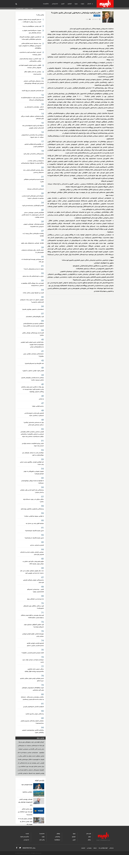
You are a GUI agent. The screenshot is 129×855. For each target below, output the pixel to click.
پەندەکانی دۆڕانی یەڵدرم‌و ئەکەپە (35, 714)
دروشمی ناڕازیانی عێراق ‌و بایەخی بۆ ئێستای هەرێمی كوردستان (32, 553)
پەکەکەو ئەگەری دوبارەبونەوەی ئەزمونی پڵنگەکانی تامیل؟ (33, 731)
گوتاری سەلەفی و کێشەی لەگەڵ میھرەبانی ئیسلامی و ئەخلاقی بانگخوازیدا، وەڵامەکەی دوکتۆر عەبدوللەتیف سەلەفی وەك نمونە (32, 434)
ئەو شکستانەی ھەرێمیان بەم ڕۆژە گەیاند (33, 91)
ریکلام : (28, 848)
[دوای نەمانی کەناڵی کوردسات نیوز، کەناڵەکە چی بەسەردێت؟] (38, 811)
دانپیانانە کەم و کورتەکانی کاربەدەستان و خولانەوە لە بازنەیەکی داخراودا (33, 197)
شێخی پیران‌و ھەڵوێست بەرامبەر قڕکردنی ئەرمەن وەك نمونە (33, 444)
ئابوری (62, 4)
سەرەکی (111, 848)
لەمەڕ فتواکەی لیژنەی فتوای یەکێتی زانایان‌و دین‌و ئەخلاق (32, 679)
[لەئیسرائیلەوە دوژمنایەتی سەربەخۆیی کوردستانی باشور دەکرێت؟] (108, 17)
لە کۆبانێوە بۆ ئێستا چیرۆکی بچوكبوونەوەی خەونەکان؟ (32, 482)
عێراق (89, 837)
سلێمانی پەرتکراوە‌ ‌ (27, 792)
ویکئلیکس (57, 837)
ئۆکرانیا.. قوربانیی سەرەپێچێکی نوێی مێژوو (32, 243)
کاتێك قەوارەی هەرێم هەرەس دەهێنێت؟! (33, 653)
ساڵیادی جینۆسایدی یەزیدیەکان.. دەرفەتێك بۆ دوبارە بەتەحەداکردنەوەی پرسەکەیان (32, 698)
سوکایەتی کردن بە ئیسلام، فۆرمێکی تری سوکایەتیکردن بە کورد (33, 454)
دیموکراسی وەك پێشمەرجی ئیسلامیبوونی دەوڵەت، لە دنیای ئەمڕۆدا (32, 136)
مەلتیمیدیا (41, 833)
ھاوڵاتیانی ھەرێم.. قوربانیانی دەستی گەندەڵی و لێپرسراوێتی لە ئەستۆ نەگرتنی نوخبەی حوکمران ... (33, 215)
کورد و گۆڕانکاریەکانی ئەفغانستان (35, 317)
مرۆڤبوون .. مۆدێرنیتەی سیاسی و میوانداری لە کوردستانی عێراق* (26, 753)
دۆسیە (27, 833)
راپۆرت (82, 4)
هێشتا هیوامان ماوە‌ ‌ (26, 785)
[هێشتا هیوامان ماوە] (38, 786)
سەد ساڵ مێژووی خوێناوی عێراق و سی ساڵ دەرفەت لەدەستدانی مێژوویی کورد (32, 572)
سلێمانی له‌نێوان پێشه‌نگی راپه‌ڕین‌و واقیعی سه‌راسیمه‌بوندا (32, 722)
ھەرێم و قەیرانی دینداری (37, 545)
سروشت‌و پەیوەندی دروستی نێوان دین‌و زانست (33, 661)
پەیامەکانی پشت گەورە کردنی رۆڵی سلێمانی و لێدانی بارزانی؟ (32, 491)
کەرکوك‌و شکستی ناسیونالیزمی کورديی (33, 707)
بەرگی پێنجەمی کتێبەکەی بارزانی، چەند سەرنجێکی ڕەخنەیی (33, 171)
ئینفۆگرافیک (57, 840)
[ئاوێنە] (105, 4)
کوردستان (88, 833)
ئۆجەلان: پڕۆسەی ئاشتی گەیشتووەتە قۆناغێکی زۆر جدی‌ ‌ (25, 802)
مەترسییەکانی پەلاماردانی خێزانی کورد (33, 154)
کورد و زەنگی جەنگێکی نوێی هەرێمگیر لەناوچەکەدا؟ (34, 607)
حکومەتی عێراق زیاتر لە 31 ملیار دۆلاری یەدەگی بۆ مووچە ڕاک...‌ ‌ (25, 821)
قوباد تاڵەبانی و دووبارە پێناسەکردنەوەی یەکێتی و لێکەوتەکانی (30, 60)
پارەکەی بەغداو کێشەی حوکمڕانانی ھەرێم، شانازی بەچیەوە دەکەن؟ (32, 379)
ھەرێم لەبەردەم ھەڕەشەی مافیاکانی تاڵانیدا (34, 180)
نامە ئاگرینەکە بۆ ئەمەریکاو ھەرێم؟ (34, 363)
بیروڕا (76, 4)
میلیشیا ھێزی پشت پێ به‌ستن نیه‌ (35, 523)
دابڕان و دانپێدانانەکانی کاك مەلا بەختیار (33, 276)
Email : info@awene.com (103, 840)
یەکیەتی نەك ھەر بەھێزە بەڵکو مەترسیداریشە (32, 73)
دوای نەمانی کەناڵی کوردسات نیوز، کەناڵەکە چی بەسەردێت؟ (28, 766)
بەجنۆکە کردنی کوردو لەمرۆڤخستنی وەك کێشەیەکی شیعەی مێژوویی (33, 127)
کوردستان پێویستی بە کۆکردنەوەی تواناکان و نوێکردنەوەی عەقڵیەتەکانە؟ (32, 616)
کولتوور (69, 4)
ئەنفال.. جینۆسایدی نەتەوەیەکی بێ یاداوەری (34, 108)
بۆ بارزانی (41, 399)
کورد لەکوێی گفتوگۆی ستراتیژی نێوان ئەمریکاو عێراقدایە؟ (34, 626)
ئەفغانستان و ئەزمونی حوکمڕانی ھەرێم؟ (33, 309)
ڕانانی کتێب (41, 840)
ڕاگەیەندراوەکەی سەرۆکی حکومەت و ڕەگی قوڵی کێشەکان (32, 117)
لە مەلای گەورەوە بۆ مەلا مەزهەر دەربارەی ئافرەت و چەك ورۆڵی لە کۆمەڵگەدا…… (29, 21)
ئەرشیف (83, 848)
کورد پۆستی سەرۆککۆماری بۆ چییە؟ (31, 26)
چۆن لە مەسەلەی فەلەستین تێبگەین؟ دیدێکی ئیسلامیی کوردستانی (34, 423)
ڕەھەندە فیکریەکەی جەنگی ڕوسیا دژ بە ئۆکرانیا (33, 235)
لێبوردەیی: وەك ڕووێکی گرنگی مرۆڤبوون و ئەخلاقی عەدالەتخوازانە (32, 284)
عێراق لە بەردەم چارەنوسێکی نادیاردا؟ (34, 269)
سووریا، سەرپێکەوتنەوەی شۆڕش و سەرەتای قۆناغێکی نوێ (31, 31)
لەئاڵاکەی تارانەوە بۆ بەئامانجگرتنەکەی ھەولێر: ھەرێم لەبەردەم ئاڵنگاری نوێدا (33, 325)
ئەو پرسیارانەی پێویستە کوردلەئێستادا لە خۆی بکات (33, 260)
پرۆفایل (58, 833)
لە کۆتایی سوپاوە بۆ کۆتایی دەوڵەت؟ (34, 516)
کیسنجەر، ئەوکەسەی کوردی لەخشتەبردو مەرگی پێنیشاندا (30, 53)
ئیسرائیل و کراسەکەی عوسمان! (35, 189)
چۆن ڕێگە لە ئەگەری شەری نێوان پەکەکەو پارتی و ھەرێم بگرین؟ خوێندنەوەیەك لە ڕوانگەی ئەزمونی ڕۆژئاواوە (32, 389)
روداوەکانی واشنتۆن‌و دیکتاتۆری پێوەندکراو (32, 509)
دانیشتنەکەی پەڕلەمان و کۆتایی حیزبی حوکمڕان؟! (33, 355)
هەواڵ (89, 4)
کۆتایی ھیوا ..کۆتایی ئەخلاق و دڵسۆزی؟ (33, 371)
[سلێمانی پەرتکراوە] (38, 794)
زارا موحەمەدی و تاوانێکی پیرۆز (35, 599)
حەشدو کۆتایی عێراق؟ (38, 406)
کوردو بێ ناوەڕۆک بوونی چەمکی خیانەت (33, 293)
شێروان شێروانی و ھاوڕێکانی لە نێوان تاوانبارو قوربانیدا (34, 472)
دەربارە (31, 8)
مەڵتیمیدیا (46, 4)
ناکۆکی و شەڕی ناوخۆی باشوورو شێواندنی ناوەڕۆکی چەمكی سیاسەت (30, 66)
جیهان (89, 840)
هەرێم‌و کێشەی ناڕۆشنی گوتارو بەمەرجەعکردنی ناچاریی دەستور (35, 644)
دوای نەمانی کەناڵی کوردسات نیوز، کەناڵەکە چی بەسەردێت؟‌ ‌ (25, 812)
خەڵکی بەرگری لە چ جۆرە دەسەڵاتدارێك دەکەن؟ (33, 500)
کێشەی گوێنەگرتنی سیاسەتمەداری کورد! (33, 206)
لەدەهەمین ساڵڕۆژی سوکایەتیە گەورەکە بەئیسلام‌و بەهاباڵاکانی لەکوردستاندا (30, 38)
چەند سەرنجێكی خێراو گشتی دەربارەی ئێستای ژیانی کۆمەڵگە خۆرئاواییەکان (34, 82)
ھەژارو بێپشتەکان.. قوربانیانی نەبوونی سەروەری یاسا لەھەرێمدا (33, 225)
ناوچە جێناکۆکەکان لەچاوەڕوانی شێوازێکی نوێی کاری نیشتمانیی (33, 689)
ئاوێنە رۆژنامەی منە (19, 8)
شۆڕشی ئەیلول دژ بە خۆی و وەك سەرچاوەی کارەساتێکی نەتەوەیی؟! (32, 301)
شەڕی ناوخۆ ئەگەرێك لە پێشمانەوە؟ (34, 538)
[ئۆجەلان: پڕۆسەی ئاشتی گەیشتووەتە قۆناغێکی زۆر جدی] (38, 801)
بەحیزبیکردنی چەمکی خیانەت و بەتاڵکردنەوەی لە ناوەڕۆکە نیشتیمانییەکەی (32, 162)
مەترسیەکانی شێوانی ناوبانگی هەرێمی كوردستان (33, 581)
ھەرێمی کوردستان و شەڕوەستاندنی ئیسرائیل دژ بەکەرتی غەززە (34, 414)
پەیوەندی (26, 8)
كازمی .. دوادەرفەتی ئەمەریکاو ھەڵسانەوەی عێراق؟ (35, 590)
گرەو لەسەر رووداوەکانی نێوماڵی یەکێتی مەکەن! (33, 334)
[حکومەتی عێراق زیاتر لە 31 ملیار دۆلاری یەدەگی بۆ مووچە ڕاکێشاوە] (38, 820)
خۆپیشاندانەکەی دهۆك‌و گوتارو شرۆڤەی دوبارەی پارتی (33, 635)
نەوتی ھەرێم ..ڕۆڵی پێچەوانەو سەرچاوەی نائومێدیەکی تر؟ (33, 251)
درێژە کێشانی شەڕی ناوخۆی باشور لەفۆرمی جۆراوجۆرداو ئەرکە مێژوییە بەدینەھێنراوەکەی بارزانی (32, 344)
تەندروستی (55, 4)
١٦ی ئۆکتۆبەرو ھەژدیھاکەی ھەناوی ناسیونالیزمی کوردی (34, 145)
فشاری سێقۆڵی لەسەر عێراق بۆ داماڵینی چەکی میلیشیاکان (28, 756)
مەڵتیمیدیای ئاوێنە (24, 837)
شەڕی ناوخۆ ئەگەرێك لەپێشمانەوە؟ (34, 531)
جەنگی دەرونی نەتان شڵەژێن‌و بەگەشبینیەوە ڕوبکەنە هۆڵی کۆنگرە (34, 670)
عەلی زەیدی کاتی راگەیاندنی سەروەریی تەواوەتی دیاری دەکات (27, 749)
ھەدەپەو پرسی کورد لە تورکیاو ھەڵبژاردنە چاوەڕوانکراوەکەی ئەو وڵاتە (32, 99)
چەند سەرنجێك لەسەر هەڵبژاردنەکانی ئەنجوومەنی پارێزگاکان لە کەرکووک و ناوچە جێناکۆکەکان (30, 45)
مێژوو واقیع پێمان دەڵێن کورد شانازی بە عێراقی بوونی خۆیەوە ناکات (33, 562)
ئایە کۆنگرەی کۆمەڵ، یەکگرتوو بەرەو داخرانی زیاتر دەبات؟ (32, 463)
